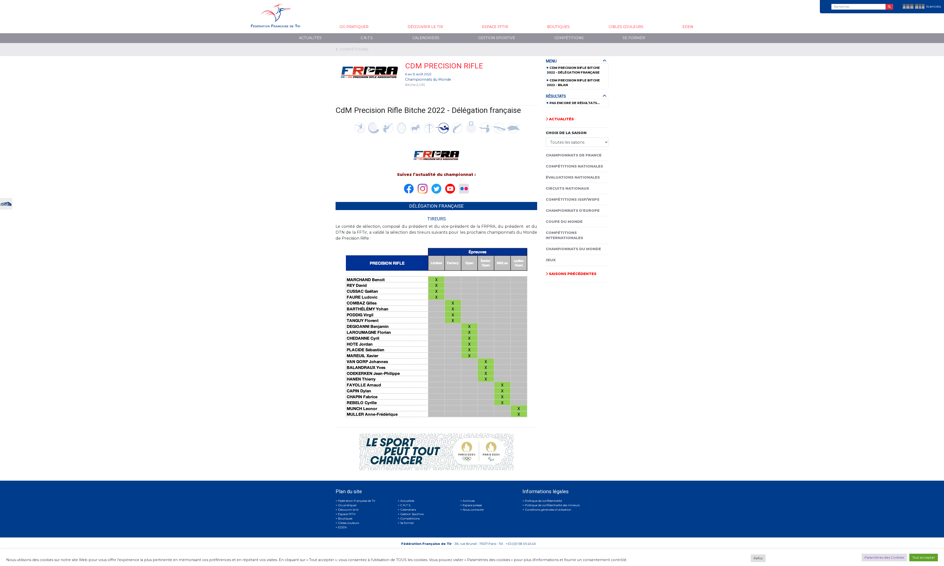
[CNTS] (6, 203)
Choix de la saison (566, 133)
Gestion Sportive (496, 38)
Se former (634, 38)
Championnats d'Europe (573, 210)
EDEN (687, 27)
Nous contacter (473, 509)
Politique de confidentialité (543, 501)
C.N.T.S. (367, 38)
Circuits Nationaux (567, 188)
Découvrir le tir (425, 27)
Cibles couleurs (626, 27)
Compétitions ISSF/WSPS (572, 199)
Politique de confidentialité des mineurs (552, 505)
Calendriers (426, 38)
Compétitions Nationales (574, 166)
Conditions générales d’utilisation (548, 509)
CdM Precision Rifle (444, 65)
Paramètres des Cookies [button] (884, 557)
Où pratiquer (354, 27)
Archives (469, 501)
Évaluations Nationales (573, 177)
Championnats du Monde (428, 79)
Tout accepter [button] (923, 557)
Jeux (551, 260)
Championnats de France (574, 155)
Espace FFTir (495, 27)
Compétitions (569, 38)
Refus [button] (758, 558)
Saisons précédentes (572, 274)
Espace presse (472, 505)
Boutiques (558, 27)
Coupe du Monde (564, 221)
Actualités (310, 38)
